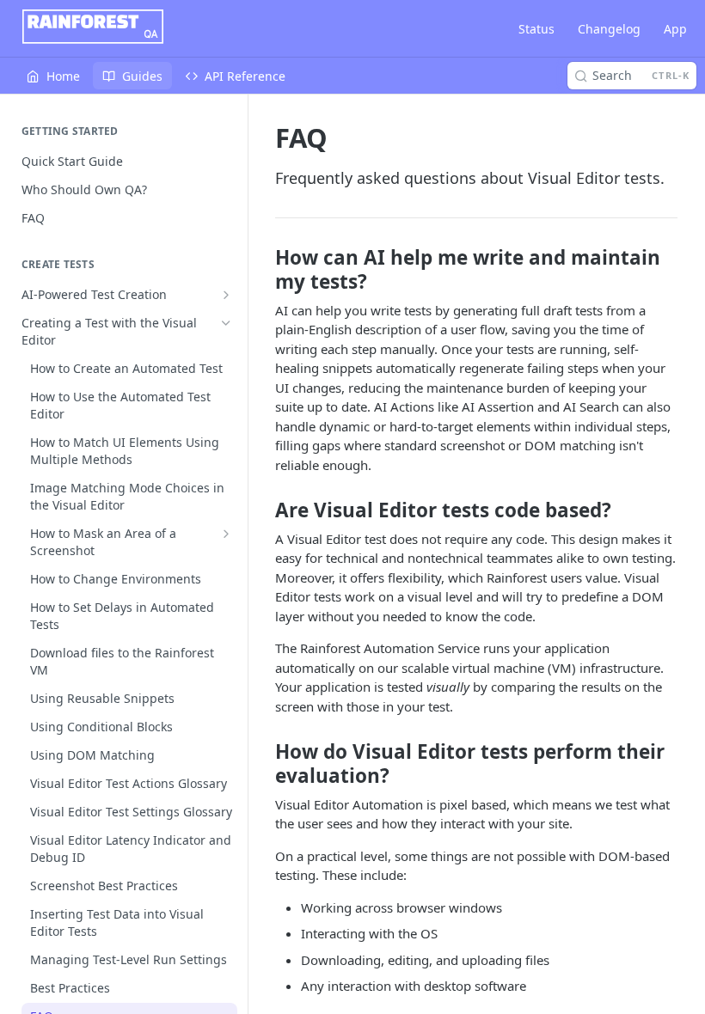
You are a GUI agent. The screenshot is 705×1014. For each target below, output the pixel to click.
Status (536, 29)
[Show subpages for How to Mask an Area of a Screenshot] (226, 534)
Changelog (609, 29)
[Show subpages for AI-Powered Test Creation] (226, 295)
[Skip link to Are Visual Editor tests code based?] (263, 510)
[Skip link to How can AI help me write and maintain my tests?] (263, 270)
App (675, 29)
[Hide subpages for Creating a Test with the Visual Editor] (226, 323)
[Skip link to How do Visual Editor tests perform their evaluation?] (263, 764)
